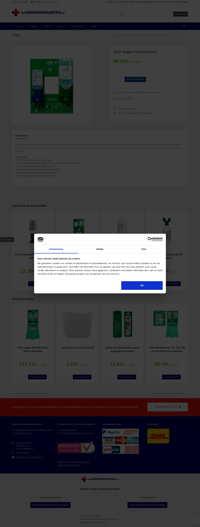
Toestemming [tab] (56, 249)
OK (142, 285)
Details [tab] (100, 249)
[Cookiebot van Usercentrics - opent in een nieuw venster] (150, 239)
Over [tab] (143, 249)
